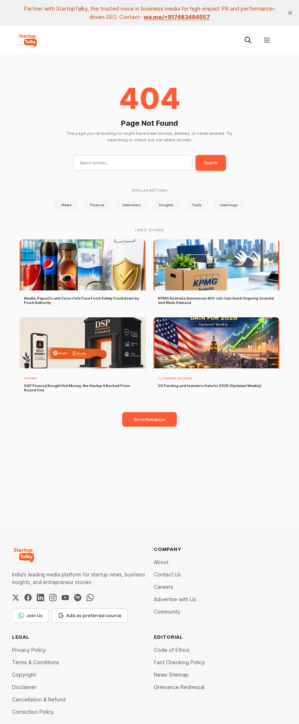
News (67, 205)
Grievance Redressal (179, 687)
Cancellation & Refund (39, 699)
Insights (166, 205)
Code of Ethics (172, 650)
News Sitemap (171, 675)
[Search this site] (248, 40)
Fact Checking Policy (179, 662)
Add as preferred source (93, 615)
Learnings (229, 205)
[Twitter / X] (15, 597)
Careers (163, 587)
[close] (290, 13)
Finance (97, 205)
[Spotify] (77, 597)
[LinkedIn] (40, 597)
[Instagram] (53, 597)
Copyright (24, 675)
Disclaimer (24, 687)
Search (210, 163)
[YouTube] (65, 597)
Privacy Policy (29, 650)
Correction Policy (33, 712)
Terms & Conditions (35, 662)
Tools (197, 205)
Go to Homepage (149, 419)
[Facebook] (28, 597)
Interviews (132, 205)
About (161, 562)
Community (167, 611)
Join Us (34, 615)
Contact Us (167, 574)
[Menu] (267, 40)
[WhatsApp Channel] (90, 597)
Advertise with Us (175, 599)
